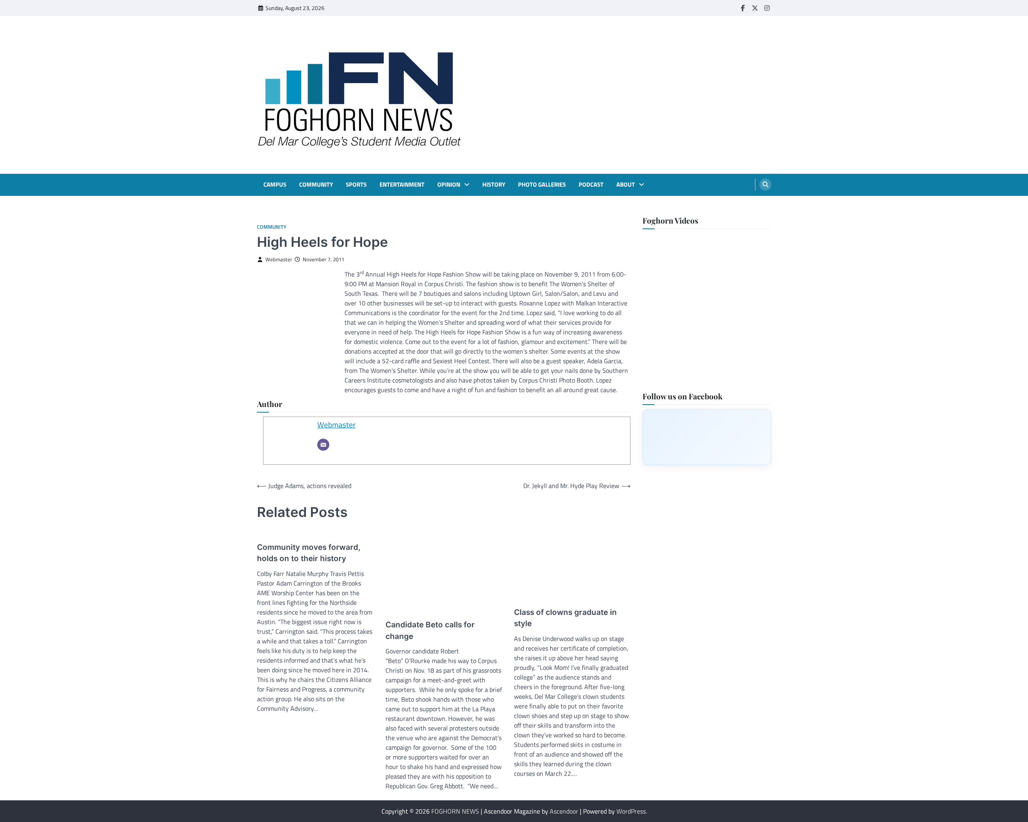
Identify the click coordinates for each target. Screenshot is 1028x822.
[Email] (323, 445)
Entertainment (401, 184)
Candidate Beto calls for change (430, 630)
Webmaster (278, 259)
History (493, 184)
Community (316, 184)
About (625, 184)
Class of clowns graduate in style (565, 618)
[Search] (765, 185)
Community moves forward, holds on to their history (309, 553)
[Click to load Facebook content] (706, 437)
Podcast (591, 184)
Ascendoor (564, 811)
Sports (356, 184)
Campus (274, 184)
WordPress (631, 811)
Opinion (448, 184)
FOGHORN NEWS (455, 811)
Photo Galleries (542, 184)
